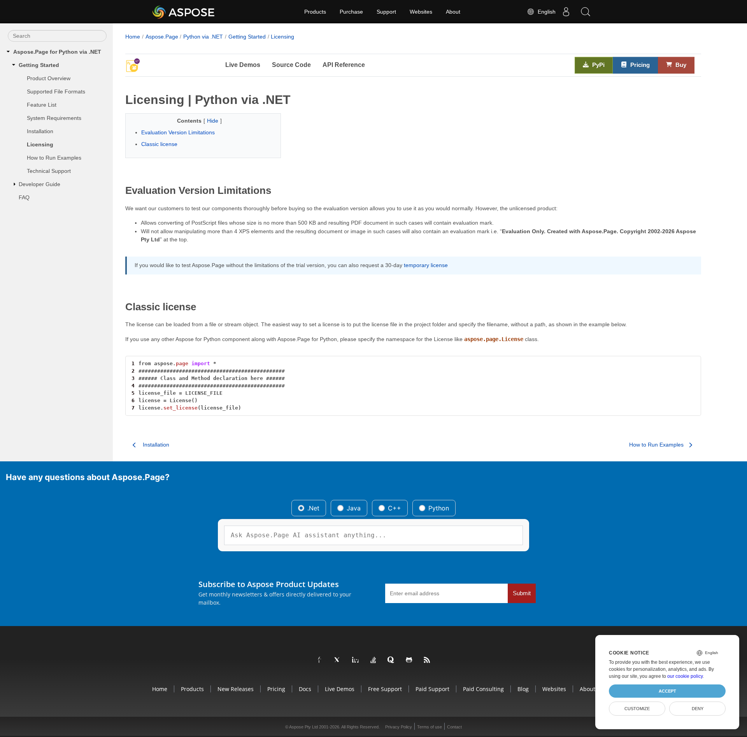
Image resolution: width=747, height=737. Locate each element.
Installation (40, 131)
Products (315, 12)
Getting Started (39, 65)
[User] (566, 11)
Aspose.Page (162, 36)
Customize (637, 708)
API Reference (344, 65)
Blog (523, 689)
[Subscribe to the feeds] (427, 660)
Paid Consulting (483, 689)
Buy (680, 65)
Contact (454, 727)
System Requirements (54, 118)
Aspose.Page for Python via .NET (57, 52)
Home (132, 36)
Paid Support (432, 689)
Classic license (159, 144)
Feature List (41, 105)
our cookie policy (685, 676)
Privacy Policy (398, 727)
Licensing (40, 144)
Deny (697, 708)
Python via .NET (203, 36)
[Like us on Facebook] (320, 660)
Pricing (639, 65)
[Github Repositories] (409, 660)
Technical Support (49, 171)
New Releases (235, 689)
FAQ (24, 197)
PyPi (598, 65)
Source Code (291, 65)
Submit (522, 593)
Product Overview (48, 78)
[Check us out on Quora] (391, 660)
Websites (421, 12)
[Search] (585, 11)
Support (386, 12)
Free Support (385, 689)
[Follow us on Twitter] (338, 660)
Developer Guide (39, 184)
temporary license (426, 265)
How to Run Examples (54, 158)
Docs (305, 689)
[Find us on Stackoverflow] (373, 660)
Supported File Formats (56, 91)
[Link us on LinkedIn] (356, 660)
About (453, 12)
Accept (667, 691)
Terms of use (429, 727)
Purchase (351, 12)
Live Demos (242, 65)
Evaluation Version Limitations (178, 132)
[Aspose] (184, 11)
